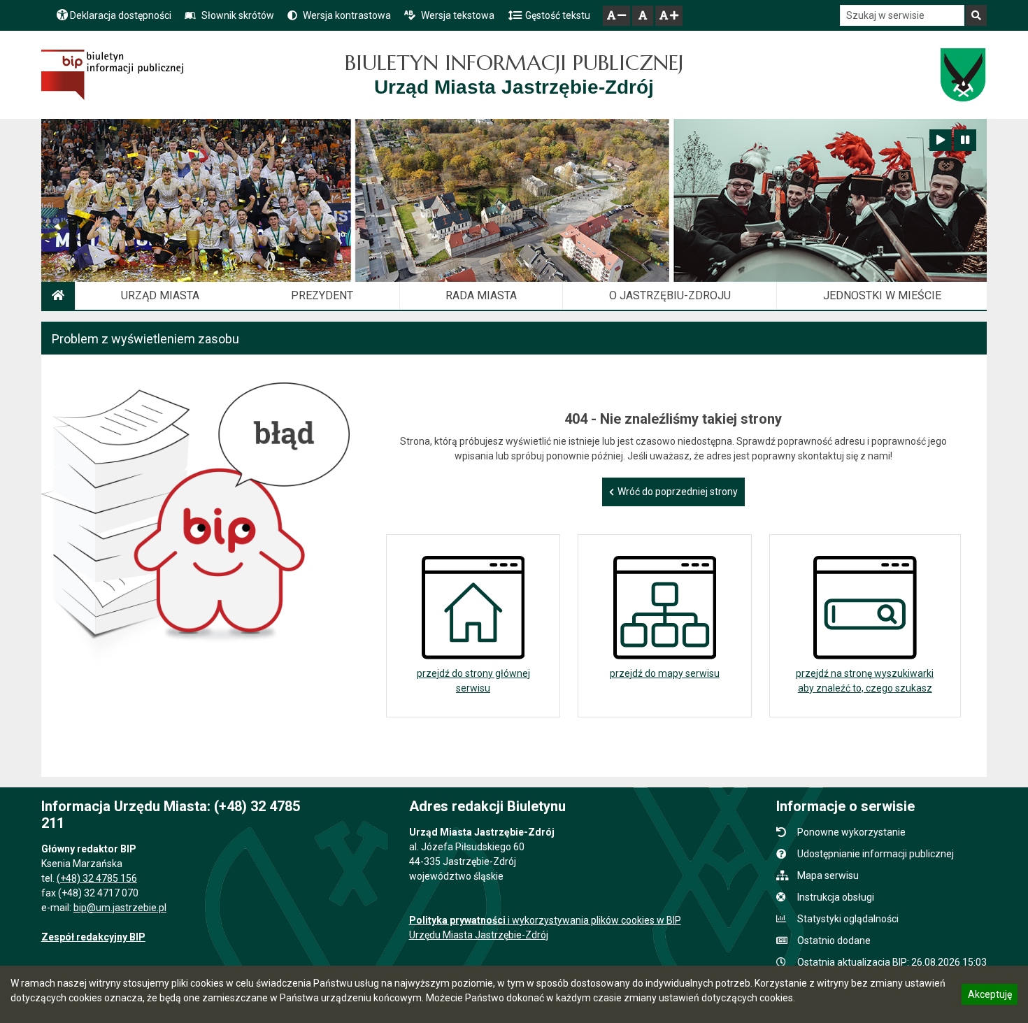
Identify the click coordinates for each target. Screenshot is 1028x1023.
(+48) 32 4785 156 (97, 878)
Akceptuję (989, 996)
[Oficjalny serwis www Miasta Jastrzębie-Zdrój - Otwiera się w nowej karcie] (962, 74)
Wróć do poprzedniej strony (677, 491)
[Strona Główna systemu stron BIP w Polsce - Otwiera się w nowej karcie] (112, 75)
